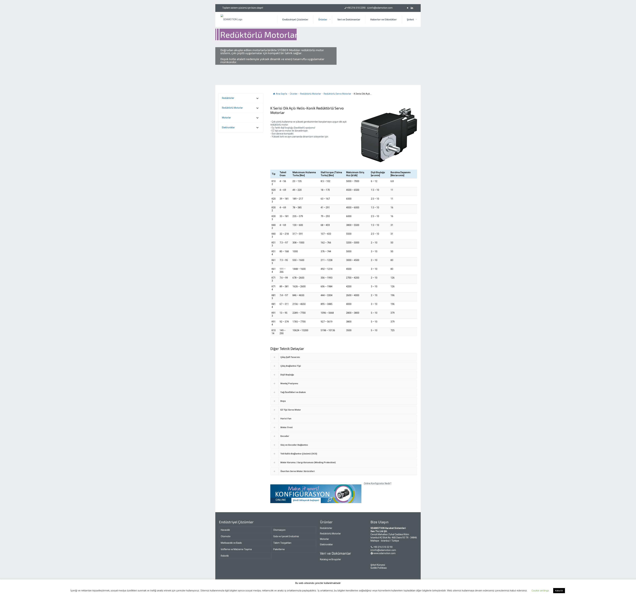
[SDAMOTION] (231, 19)
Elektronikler (326, 544)
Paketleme (279, 549)
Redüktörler (326, 528)
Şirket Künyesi (378, 565)
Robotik (225, 555)
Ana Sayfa (281, 93)
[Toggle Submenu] (257, 98)
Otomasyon (279, 530)
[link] (315, 493)
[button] (343, 357)
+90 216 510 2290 (356, 7)
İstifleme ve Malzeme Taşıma (236, 549)
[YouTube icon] (407, 7)
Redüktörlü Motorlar (330, 533)
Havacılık (225, 530)
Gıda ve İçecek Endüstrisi (286, 536)
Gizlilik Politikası (379, 568)
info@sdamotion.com (381, 7)
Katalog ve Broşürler (330, 559)
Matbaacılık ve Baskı (231, 543)
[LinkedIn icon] (412, 7)
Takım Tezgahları (282, 543)
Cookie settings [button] (540, 590)
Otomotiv (226, 536)
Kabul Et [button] (559, 590)
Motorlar (324, 539)
